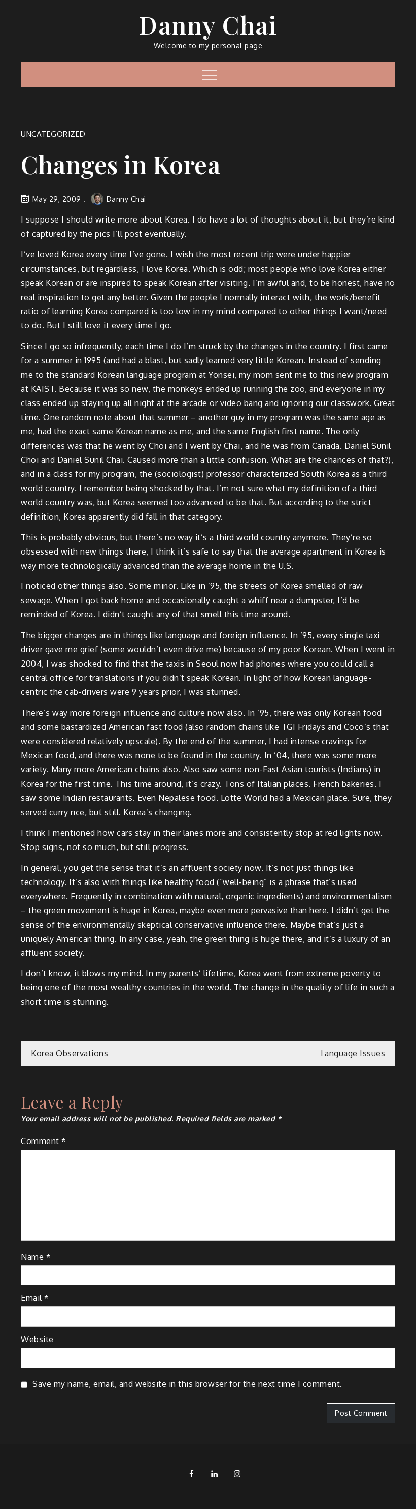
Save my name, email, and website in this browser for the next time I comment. (187, 1384)
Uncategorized (53, 134)
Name (36, 1257)
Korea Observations (69, 1053)
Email (35, 1298)
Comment (43, 1141)
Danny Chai (208, 25)
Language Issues (353, 1053)
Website (37, 1339)
